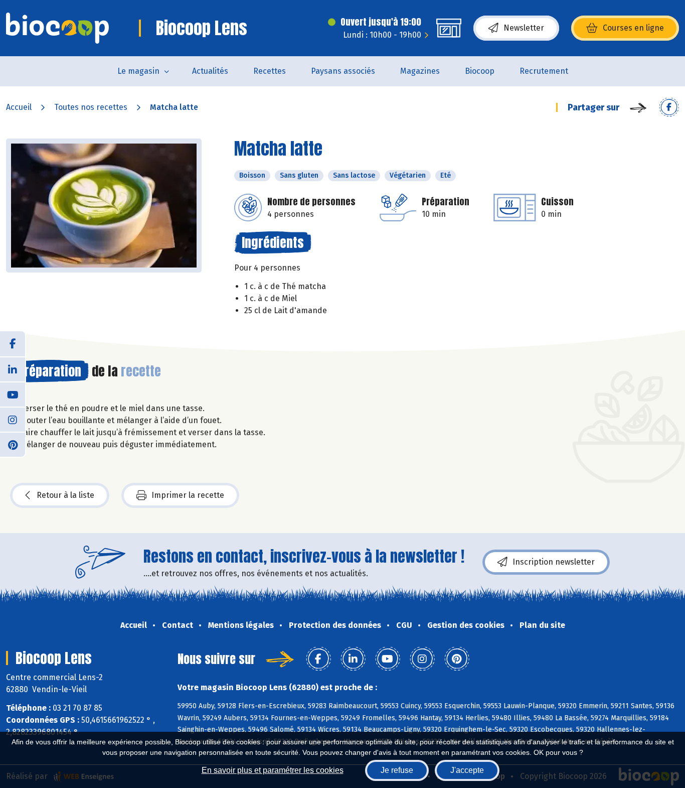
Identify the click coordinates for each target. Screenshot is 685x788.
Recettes (269, 71)
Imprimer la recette (187, 495)
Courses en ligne (633, 28)
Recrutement (544, 71)
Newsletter (523, 28)
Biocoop (479, 71)
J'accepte (467, 770)
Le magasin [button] (138, 71)
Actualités (210, 71)
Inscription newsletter (553, 562)
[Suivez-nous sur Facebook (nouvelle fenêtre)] (12, 343)
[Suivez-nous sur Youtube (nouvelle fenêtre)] (12, 394)
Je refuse (397, 770)
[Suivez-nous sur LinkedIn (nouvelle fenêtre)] (12, 368)
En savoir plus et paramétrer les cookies (273, 770)
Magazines (420, 71)
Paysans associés (343, 71)
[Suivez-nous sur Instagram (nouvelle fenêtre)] (12, 419)
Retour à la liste (65, 495)
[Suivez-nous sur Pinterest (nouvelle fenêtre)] (12, 444)
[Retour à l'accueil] (57, 28)
